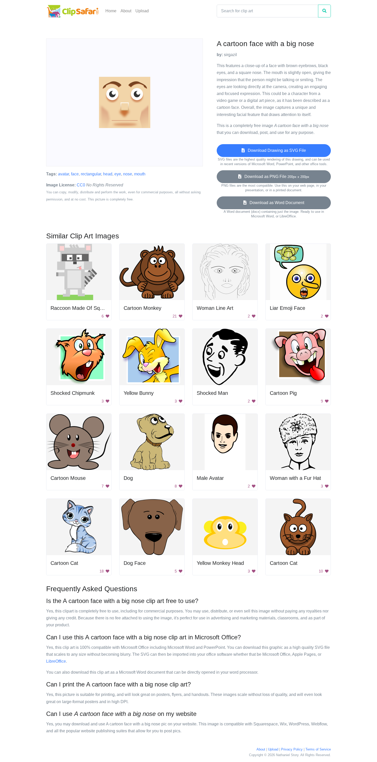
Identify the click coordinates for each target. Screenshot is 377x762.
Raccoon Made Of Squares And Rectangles (100, 308)
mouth (139, 174)
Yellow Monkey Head (220, 563)
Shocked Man (212, 393)
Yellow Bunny (139, 393)
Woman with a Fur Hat (295, 478)
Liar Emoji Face (287, 308)
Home (110, 11)
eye (117, 174)
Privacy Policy (292, 749)
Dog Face (135, 563)
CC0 (81, 185)
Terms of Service (318, 749)
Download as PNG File (275, 176)
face (75, 174)
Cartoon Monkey (142, 308)
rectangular (91, 174)
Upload (142, 11)
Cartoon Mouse (68, 478)
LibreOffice (56, 661)
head (107, 174)
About (126, 11)
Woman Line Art (215, 308)
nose (127, 174)
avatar (63, 174)
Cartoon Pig (283, 393)
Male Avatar (210, 478)
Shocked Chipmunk (73, 393)
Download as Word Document (275, 202)
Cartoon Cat (64, 563)
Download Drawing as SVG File (275, 150)
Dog (128, 478)
